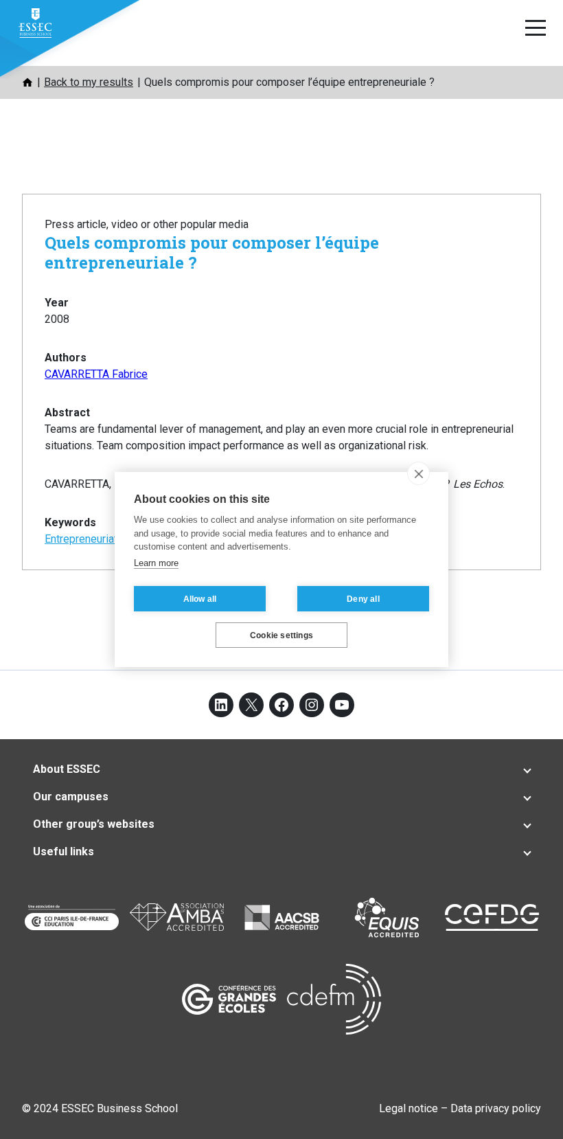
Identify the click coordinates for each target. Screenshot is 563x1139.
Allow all (200, 599)
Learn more (156, 563)
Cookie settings (281, 635)
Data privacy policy (495, 1108)
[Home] (27, 82)
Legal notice (408, 1108)
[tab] (281, 769)
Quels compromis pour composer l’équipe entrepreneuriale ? (212, 252)
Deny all (363, 599)
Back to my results (88, 82)
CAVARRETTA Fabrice (96, 374)
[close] (418, 473)
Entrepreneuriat (81, 538)
